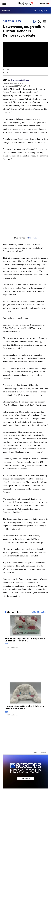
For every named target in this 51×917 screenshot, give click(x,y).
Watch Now (44, 3)
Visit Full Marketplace (38, 612)
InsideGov (32, 237)
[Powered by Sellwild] (42, 752)
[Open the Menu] (4, 4)
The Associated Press (20, 80)
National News (12, 21)
